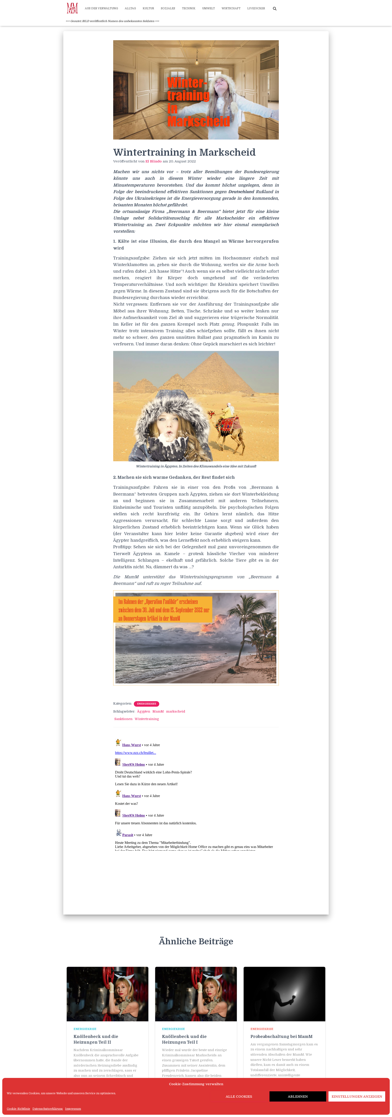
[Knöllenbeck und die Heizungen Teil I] (196, 994)
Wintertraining (147, 719)
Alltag (130, 8)
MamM (158, 711)
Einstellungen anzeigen (357, 1097)
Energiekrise (146, 704)
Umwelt (208, 8)
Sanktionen (123, 719)
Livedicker (256, 8)
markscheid (175, 711)
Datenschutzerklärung (47, 1108)
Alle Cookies (239, 1097)
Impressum (73, 1108)
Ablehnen (298, 1097)
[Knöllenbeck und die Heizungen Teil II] (107, 994)
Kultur (148, 8)
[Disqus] (196, 794)
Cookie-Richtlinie (18, 1108)
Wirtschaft (231, 8)
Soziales (168, 8)
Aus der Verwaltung (101, 8)
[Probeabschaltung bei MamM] (284, 994)
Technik (188, 8)
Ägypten (143, 711)
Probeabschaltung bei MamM (281, 1036)
